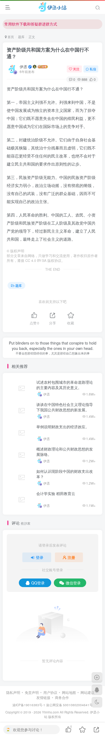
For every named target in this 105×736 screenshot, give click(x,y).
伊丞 (23, 66)
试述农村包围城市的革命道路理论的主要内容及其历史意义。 (64, 384)
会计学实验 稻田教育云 (55, 493)
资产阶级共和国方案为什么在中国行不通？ (48, 53)
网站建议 (87, 692)
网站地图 (69, 692)
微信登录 (73, 582)
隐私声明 (13, 692)
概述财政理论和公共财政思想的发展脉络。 (64, 451)
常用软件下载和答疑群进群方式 (30, 20)
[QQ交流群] (97, 689)
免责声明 (32, 692)
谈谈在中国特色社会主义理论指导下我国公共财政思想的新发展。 (64, 407)
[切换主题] (97, 702)
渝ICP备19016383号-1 (28, 705)
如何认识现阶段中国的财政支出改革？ (64, 473)
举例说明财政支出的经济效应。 (62, 426)
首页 (10, 36)
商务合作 (62, 697)
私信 (93, 69)
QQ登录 (38, 582)
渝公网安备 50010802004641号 (69, 705)
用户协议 (50, 692)
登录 (39, 557)
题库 (21, 36)
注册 (71, 557)
